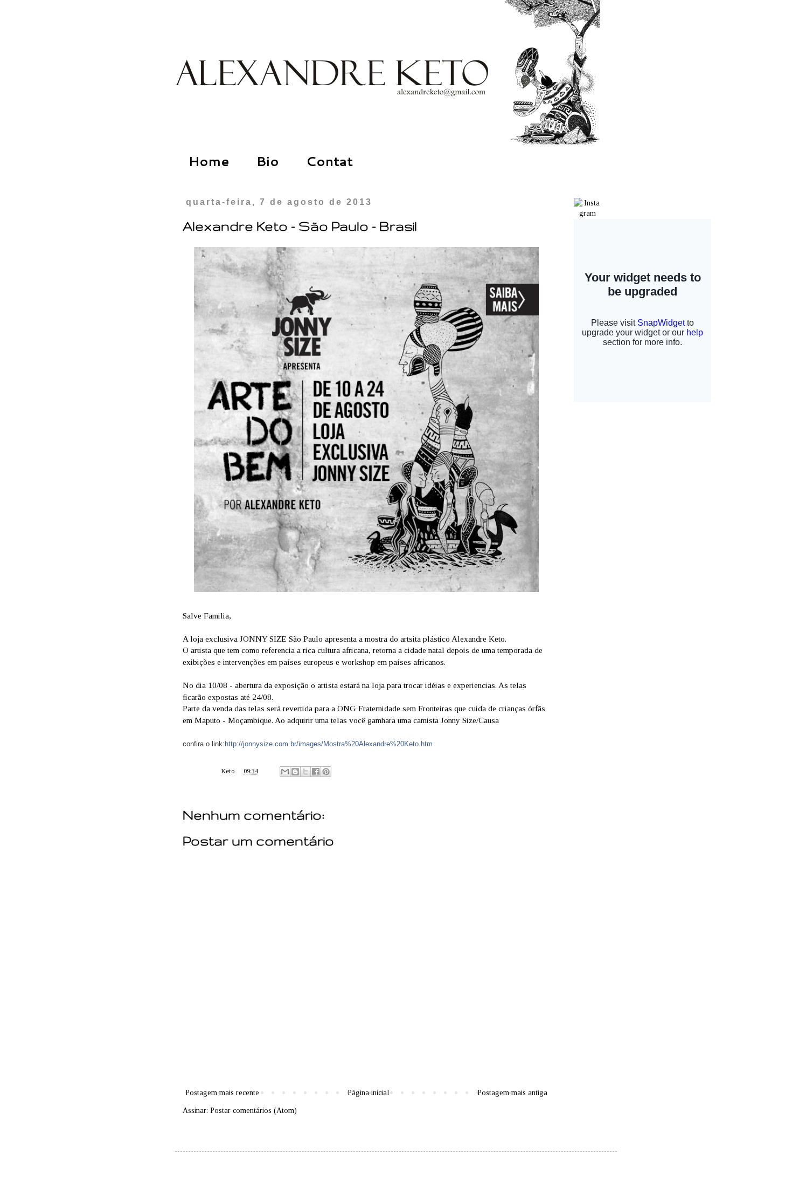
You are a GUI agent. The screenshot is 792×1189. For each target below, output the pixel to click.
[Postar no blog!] (295, 771)
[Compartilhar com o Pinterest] (326, 771)
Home (209, 161)
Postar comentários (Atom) (253, 1110)
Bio (267, 161)
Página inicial (368, 1093)
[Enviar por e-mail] (285, 771)
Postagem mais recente (222, 1093)
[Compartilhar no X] (305, 771)
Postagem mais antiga (512, 1093)
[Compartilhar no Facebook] (315, 771)
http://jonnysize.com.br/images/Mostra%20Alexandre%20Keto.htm (329, 744)
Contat (329, 161)
